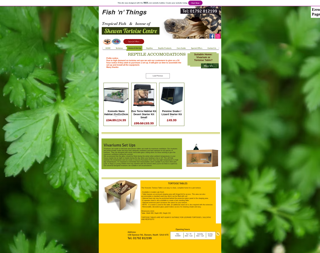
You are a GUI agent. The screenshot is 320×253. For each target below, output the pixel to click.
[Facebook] (211, 36)
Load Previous (158, 76)
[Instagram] (218, 36)
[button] (181, 48)
